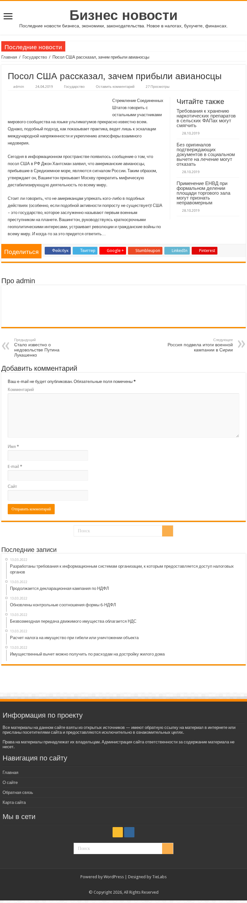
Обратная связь (18, 792)
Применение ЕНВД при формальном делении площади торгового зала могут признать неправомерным (203, 193)
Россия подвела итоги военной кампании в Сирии (200, 345)
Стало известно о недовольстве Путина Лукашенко (36, 348)
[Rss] (118, 832)
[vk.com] (129, 832)
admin (18, 87)
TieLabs (159, 876)
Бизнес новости (123, 15)
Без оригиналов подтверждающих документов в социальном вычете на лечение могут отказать (206, 154)
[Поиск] (167, 531)
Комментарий (21, 389)
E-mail (15, 466)
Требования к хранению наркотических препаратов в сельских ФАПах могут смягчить (206, 118)
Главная (9, 57)
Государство (35, 57)
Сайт (12, 486)
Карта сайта (14, 802)
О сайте (10, 782)
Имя (13, 446)
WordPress (114, 876)
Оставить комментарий (115, 87)
